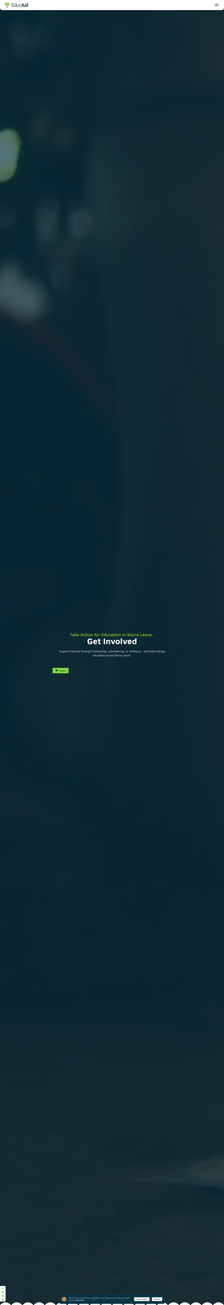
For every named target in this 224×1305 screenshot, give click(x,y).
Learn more (79, 1300)
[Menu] (216, 5)
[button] (60, 670)
